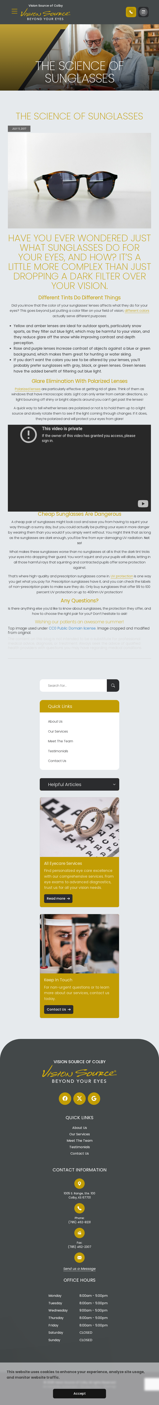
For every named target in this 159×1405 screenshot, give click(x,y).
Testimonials (58, 751)
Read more (56, 898)
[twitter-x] (79, 1098)
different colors (137, 310)
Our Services (58, 731)
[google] (94, 1098)
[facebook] (65, 1098)
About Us (55, 721)
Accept (79, 1393)
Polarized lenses (28, 389)
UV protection (122, 576)
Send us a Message (79, 1269)
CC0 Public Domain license (72, 628)
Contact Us (57, 760)
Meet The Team (60, 741)
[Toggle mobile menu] (14, 11)
